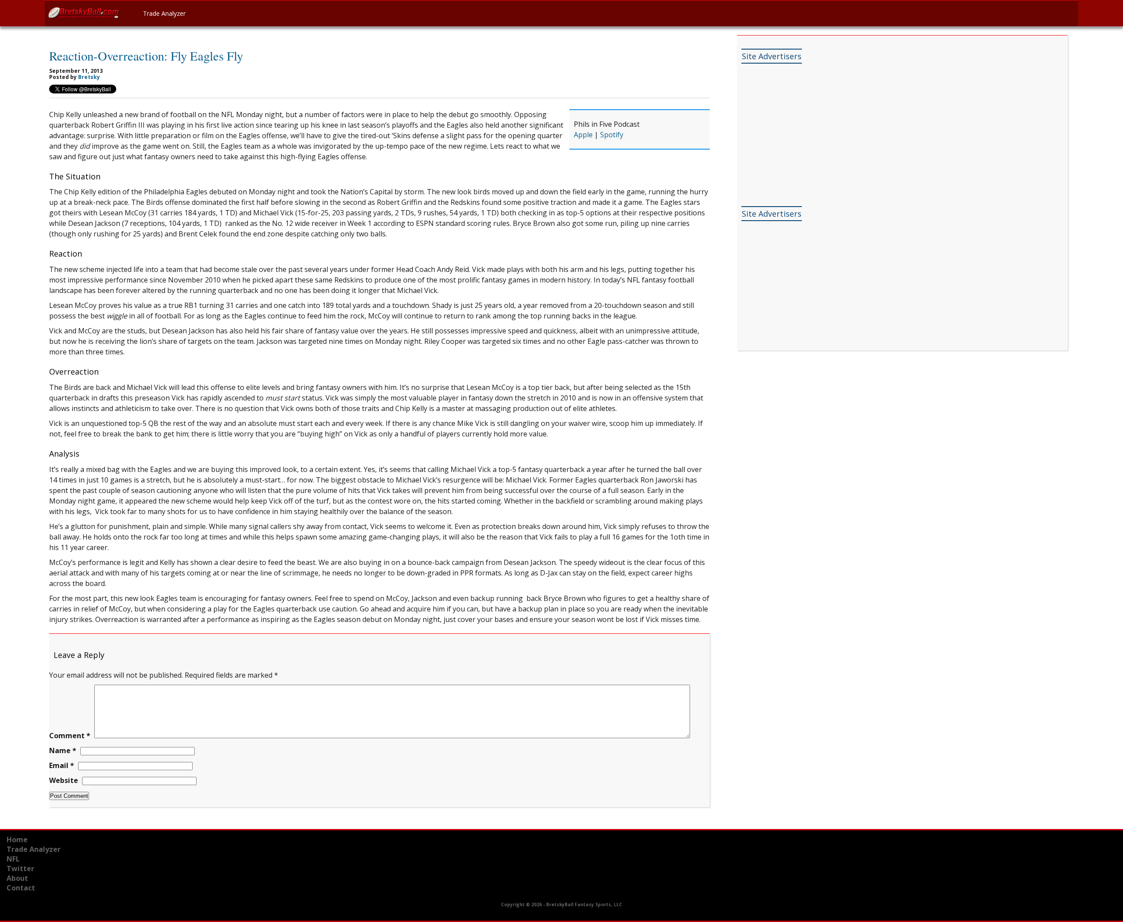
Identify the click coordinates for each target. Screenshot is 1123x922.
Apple (583, 134)
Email (61, 765)
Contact (21, 888)
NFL (13, 859)
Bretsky (89, 77)
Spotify (611, 134)
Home (17, 839)
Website (63, 780)
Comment (69, 735)
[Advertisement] (807, 123)
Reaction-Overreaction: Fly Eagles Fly (146, 55)
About (17, 878)
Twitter (20, 868)
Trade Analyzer (164, 13)
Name (62, 750)
